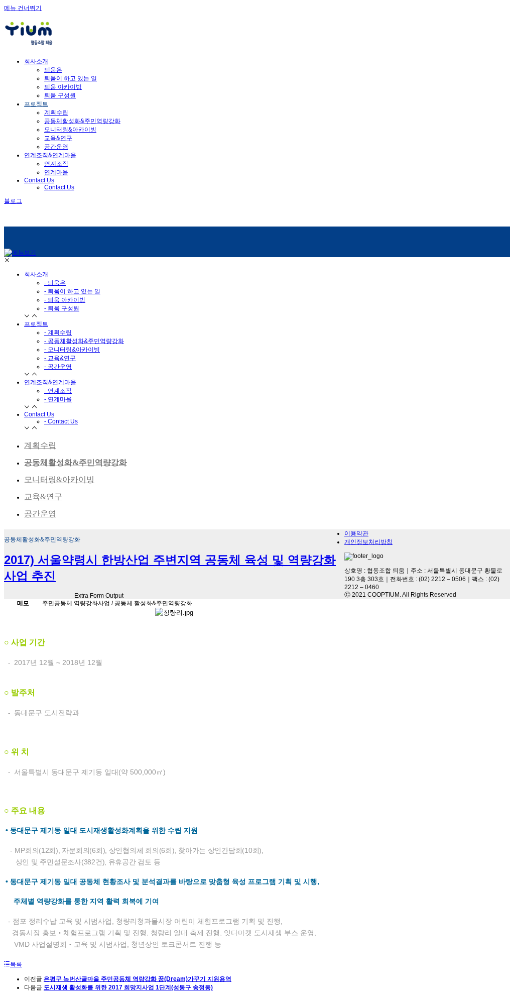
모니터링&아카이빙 (70, 129)
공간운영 (56, 146)
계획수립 (56, 112)
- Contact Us (61, 421)
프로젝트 (36, 323)
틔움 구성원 (60, 95)
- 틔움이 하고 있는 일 (72, 291)
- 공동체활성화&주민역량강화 (84, 341)
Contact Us (59, 187)
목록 (16, 964)
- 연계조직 (58, 390)
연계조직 (56, 163)
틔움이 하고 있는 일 (70, 78)
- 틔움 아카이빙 (64, 299)
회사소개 (36, 274)
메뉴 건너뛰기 (23, 8)
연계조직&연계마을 (50, 382)
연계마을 (56, 172)
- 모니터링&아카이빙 (72, 349)
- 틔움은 (55, 282)
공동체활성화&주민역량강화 (82, 121)
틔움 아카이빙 (63, 86)
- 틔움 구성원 (61, 308)
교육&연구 (58, 138)
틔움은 (53, 69)
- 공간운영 (58, 366)
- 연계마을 (58, 399)
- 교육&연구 (60, 358)
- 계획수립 (58, 332)
